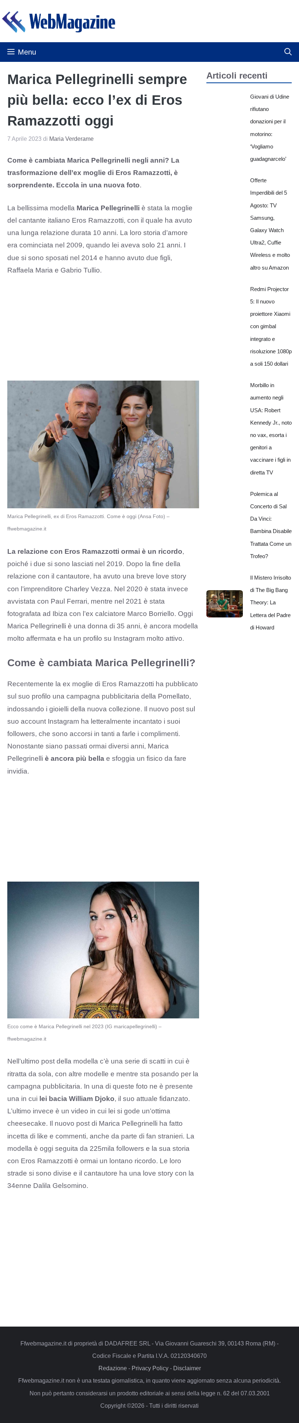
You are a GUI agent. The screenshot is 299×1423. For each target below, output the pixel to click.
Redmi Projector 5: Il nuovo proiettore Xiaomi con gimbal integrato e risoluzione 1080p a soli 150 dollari (271, 326)
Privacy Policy (150, 1368)
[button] (288, 52)
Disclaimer (187, 1368)
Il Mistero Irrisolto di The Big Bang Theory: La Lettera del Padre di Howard (270, 603)
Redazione (112, 1368)
